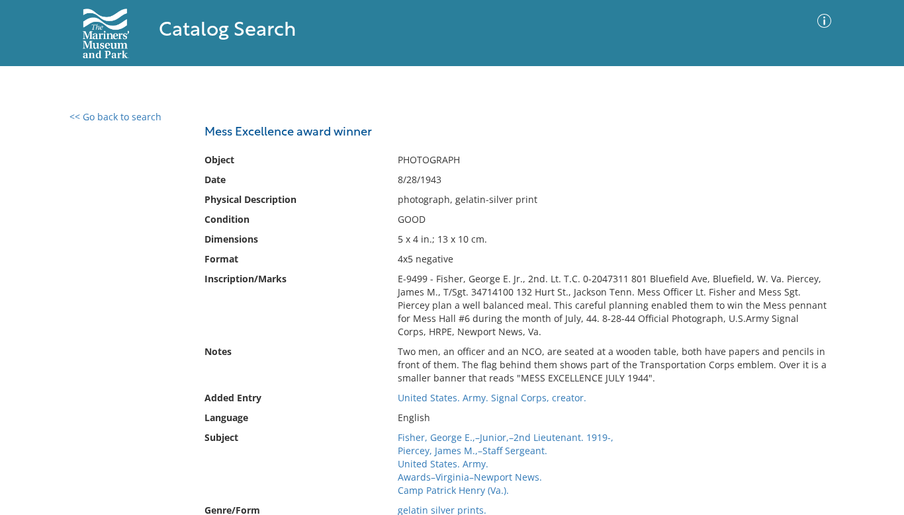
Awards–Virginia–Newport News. (470, 477)
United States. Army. (443, 463)
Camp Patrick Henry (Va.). (453, 490)
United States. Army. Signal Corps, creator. (492, 397)
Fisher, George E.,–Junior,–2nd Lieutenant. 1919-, (505, 437)
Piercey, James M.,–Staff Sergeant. (472, 450)
